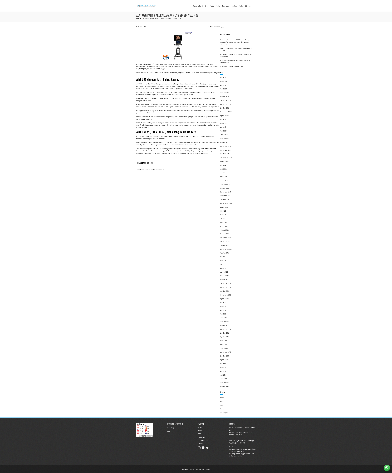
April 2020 (223, 345)
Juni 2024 (223, 169)
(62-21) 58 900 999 (239, 441)
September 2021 (225, 295)
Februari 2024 (225, 184)
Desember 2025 (225, 100)
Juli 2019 (223, 364)
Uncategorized (225, 413)
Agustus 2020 (224, 337)
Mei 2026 (223, 85)
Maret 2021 (223, 318)
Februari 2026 (224, 93)
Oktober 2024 (225, 154)
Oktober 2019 (224, 356)
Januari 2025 (224, 142)
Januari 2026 (224, 97)
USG (168, 431)
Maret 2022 (224, 272)
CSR (206, 6)
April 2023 (223, 222)
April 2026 (223, 89)
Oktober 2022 (224, 245)
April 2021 (223, 314)
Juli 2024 (223, 165)
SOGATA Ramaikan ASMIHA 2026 (231, 66)
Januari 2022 (224, 280)
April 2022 (223, 268)
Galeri (218, 6)
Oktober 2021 (224, 291)
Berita (241, 6)
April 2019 (223, 375)
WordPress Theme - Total (190, 469)
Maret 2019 (224, 379)
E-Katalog (170, 428)
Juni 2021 (223, 306)
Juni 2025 (223, 123)
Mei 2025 (223, 127)
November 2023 (225, 196)
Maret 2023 (224, 226)
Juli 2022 (223, 257)
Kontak (234, 6)
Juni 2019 (223, 367)
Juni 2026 (223, 81)
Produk (212, 6)
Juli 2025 (223, 120)
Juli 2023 (223, 211)
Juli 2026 (223, 78)
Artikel (222, 397)
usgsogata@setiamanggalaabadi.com (242, 449)
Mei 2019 (223, 371)
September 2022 (226, 249)
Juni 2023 (223, 215)
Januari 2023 (224, 234)
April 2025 (223, 131)
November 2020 (225, 329)
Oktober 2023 (224, 200)
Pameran (223, 409)
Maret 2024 (224, 181)
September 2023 (226, 203)
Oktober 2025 (224, 108)
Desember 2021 (225, 283)
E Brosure (248, 6)
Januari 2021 (224, 325)
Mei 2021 (223, 310)
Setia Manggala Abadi (208, 149)
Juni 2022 (223, 261)
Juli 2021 (223, 303)
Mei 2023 (223, 219)
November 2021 (225, 287)
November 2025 (225, 104)
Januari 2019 (224, 386)
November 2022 (225, 242)
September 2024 (226, 158)
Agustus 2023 (224, 207)
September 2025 (226, 112)
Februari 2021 (224, 322)
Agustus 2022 (224, 253)
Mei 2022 (223, 264)
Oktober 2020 (225, 333)
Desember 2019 (225, 352)
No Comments (215, 27)
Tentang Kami (198, 6)
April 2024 (223, 177)
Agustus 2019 (224, 360)
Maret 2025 (224, 135)
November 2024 (225, 150)
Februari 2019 (224, 383)
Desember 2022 (225, 238)
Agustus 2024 (225, 161)
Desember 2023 (225, 192)
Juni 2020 (223, 341)
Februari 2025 (224, 139)
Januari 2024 (224, 188)
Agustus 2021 (224, 299)
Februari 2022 (224, 276)
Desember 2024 (225, 146)
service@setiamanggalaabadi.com (241, 454)
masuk (147, 170)
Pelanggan (225, 6)
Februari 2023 (224, 230)
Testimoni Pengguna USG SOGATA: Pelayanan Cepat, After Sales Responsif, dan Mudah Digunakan (236, 42)
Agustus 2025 (224, 116)
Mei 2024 (223, 173)
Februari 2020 (224, 348)
